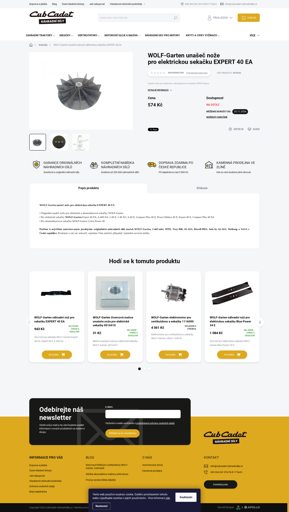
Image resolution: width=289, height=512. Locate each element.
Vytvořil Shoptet (225, 507)
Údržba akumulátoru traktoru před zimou (107, 474)
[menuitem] (41, 35)
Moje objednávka (38, 491)
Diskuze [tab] (202, 188)
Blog (54, 4)
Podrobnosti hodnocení (197, 73)
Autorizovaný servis (152, 465)
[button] (139, 368)
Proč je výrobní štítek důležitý (101, 480)
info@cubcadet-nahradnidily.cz (227, 466)
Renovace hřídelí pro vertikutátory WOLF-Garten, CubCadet (107, 467)
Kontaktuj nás (220, 484)
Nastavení (101, 506)
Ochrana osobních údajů (42, 486)
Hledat (175, 17)
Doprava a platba (38, 4)
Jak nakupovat (97, 4)
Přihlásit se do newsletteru (122, 433)
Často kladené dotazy (73, 4)
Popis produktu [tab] (88, 188)
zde (168, 498)
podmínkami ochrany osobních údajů (155, 423)
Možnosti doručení (216, 117)
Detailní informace (158, 90)
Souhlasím (186, 497)
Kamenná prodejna (152, 470)
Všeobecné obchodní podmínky (126, 4)
